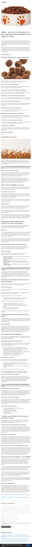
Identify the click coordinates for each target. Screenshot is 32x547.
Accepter (28, 545)
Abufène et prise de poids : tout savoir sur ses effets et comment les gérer (13, 541)
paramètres (3, 546)
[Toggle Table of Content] (11, 54)
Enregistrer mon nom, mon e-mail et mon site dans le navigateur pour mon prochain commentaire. (16, 524)
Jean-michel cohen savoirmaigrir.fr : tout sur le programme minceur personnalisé (14, 534)
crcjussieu (4, 2)
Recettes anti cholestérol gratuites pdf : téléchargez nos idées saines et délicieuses (15, 540)
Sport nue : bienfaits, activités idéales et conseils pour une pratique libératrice (14, 538)
